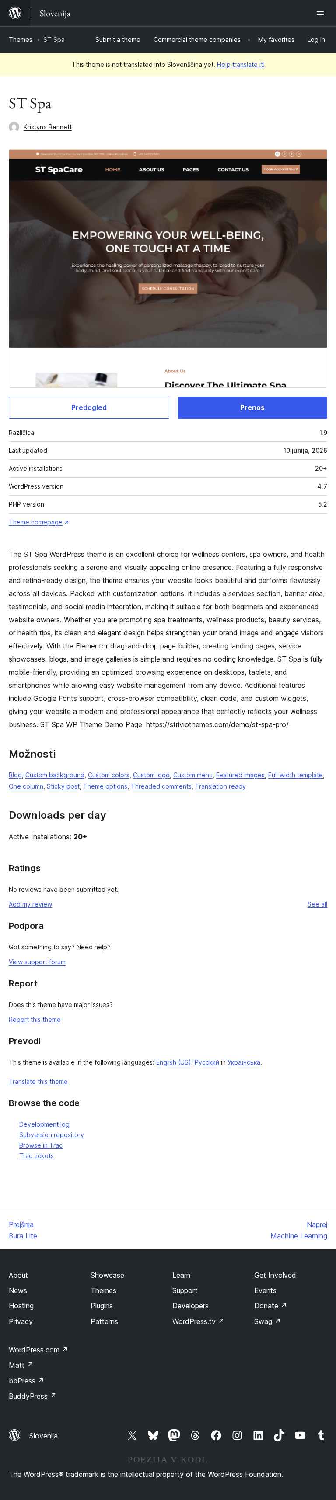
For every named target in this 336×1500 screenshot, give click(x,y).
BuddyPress (32, 1396)
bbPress (26, 1380)
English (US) (173, 1062)
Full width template (295, 775)
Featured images (240, 775)
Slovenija (43, 1435)
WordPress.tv (198, 1321)
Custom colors (109, 775)
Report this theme (35, 1019)
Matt (21, 1365)
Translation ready (220, 786)
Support (185, 1290)
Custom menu (193, 775)
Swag (267, 1321)
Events (265, 1290)
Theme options (105, 786)
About (18, 1275)
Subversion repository (51, 1134)
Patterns (104, 1321)
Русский (207, 1062)
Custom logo (151, 775)
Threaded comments (161, 786)
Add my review (30, 904)
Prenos (252, 407)
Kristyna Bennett (48, 127)
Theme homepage (36, 522)
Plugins (102, 1305)
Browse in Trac (41, 1145)
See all (317, 904)
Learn (181, 1275)
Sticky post (63, 786)
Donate (270, 1305)
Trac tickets (36, 1155)
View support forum (37, 962)
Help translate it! (241, 64)
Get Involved (275, 1275)
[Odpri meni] (322, 13)
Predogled (89, 407)
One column (26, 786)
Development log (44, 1124)
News (18, 1290)
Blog (15, 775)
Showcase (107, 1275)
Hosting (21, 1305)
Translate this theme (38, 1081)
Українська (244, 1062)
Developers (190, 1305)
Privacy (21, 1321)
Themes (20, 39)
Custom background (54, 775)
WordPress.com (38, 1349)
